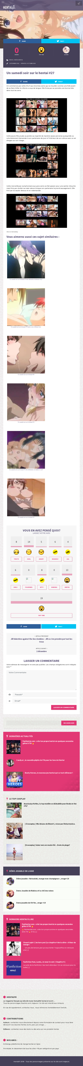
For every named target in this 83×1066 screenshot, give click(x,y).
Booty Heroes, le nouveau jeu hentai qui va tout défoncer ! (49, 773)
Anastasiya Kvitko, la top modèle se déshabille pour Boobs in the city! (50, 804)
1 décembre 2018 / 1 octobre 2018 (22, 63)
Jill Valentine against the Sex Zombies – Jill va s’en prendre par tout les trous (41, 640)
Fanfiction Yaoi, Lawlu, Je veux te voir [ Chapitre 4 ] (44, 962)
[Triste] (7, 883)
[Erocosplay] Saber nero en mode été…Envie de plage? (47, 845)
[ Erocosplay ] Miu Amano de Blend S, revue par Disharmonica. (50, 824)
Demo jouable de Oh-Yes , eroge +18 (31, 902)
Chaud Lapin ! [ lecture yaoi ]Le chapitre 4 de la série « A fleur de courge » (49, 943)
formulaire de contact (52, 1022)
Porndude (7, 1049)
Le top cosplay (17, 798)
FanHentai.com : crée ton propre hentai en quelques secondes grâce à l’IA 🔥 (48, 742)
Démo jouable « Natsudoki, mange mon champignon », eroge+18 (42, 878)
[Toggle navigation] (3, 2)
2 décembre (41, 651)
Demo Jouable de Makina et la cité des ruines (34, 890)
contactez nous (28, 1008)
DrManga (6, 1044)
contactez (15, 1029)
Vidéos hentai (18, 60)
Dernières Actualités (21, 736)
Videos (11, 60)
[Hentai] (7, 895)
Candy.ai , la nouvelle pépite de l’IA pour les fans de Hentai (40, 760)
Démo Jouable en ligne (21, 871)
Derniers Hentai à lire (21, 919)
